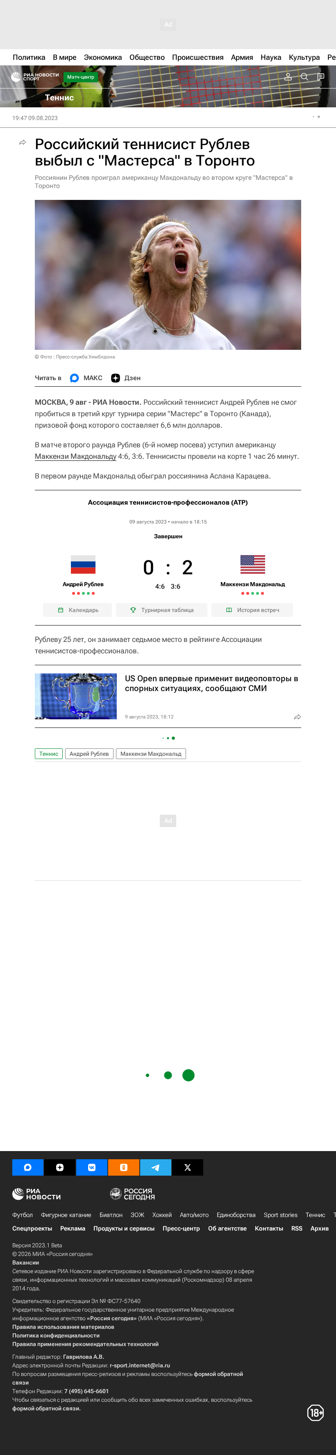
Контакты (269, 1228)
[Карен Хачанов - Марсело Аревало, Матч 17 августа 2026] (73, 593)
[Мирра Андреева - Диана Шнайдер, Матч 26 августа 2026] (88, 593)
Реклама (72, 1228)
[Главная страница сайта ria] (13, 77)
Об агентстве (227, 1228)
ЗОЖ (137, 1215)
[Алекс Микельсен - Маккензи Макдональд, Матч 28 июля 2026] (242, 593)
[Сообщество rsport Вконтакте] (91, 1167)
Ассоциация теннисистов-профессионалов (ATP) (168, 502)
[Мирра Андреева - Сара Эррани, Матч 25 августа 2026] (83, 593)
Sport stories (280, 1215)
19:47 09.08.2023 (35, 118)
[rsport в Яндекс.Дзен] (59, 1167)
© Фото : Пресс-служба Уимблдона (75, 357)
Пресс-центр (181, 1228)
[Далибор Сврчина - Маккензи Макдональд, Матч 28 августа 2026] (262, 593)
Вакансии (25, 1262)
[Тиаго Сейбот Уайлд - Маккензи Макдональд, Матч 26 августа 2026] (257, 593)
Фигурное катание (66, 1215)
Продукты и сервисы (123, 1228)
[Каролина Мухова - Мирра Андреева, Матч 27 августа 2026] (93, 593)
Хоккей (162, 1215)
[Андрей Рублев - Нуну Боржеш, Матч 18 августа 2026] (78, 593)
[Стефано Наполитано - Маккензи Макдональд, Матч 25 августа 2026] (252, 593)
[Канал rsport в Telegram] (155, 1167)
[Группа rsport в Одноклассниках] (123, 1167)
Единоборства (236, 1215)
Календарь (83, 610)
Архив (320, 1228)
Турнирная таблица (167, 610)
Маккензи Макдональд (151, 753)
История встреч (258, 610)
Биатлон (111, 1215)
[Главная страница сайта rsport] (53, 77)
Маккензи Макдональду (75, 456)
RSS (296, 1228)
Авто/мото (194, 1215)
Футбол (22, 1215)
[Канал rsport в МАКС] (27, 1167)
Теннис (48, 753)
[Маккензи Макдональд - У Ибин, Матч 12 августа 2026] (247, 593)
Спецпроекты (32, 1228)
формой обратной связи (45, 1408)
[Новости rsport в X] (187, 1167)
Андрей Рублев (89, 753)
